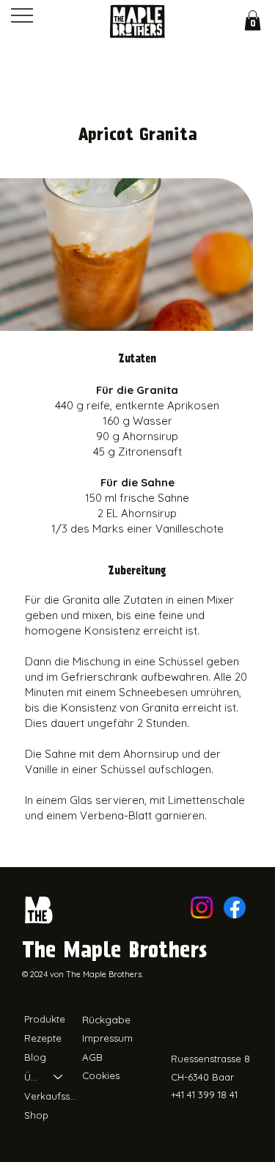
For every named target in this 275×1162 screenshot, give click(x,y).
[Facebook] (234, 907)
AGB (92, 1057)
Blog (35, 1057)
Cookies (101, 1075)
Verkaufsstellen (50, 1096)
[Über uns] (58, 1076)
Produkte (44, 1019)
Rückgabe (106, 1020)
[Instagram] (201, 907)
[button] (252, 20)
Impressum (107, 1038)
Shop (36, 1115)
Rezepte (43, 1038)
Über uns (32, 1077)
